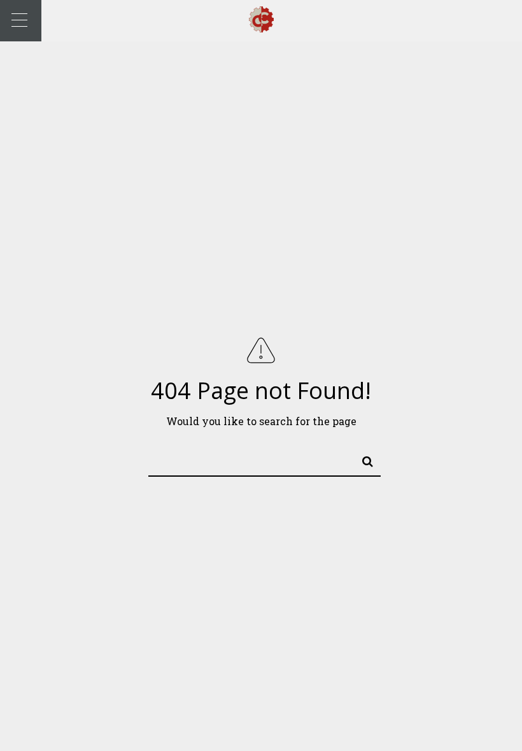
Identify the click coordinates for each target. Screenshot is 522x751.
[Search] (362, 459)
